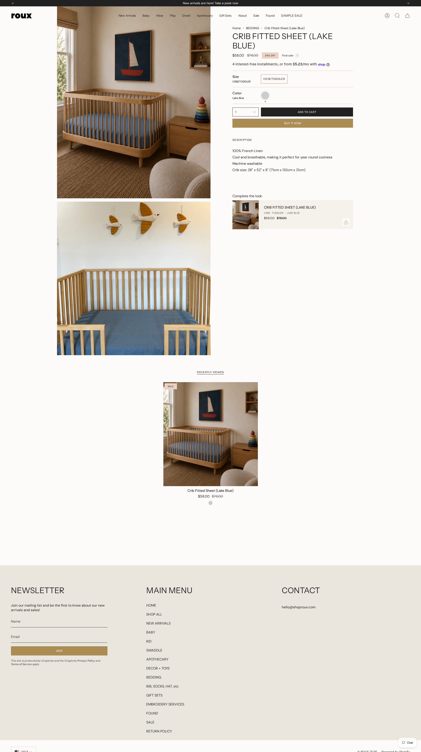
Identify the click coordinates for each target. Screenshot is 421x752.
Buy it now (292, 123)
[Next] (408, 3)
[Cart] (407, 15)
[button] (146, 15)
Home (236, 28)
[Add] (346, 222)
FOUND (152, 713)
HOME (151, 605)
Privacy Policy (86, 660)
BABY (150, 632)
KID (149, 641)
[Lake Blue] (210, 503)
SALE (150, 722)
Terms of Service (21, 664)
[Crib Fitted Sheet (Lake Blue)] (245, 214)
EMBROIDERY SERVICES (165, 704)
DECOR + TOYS (157, 668)
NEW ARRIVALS (158, 623)
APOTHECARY (157, 659)
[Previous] (13, 3)
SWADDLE (154, 650)
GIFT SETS (154, 695)
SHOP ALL (154, 614)
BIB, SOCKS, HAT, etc (162, 686)
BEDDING (252, 28)
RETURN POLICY (159, 731)
